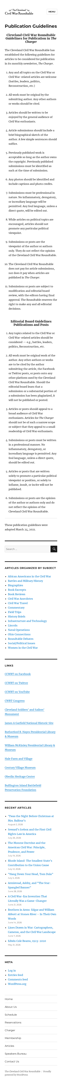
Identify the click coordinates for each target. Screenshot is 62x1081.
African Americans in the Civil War (29, 576)
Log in (12, 970)
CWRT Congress (15, 700)
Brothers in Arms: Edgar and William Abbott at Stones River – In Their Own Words (32, 914)
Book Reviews (16, 594)
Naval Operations (19, 629)
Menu (51, 11)
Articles (9, 1045)
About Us (11, 1006)
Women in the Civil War (23, 647)
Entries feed (15, 975)
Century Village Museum (20, 767)
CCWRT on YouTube (17, 691)
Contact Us (12, 1061)
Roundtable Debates (20, 638)
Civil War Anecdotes (20, 598)
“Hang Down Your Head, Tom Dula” (30, 874)
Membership (13, 1038)
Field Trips (14, 612)
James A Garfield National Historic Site (29, 723)
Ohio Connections (19, 634)
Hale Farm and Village (18, 758)
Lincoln (12, 625)
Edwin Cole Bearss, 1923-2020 (27, 941)
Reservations (13, 1022)
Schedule (11, 1014)
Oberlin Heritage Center (20, 776)
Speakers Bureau (16, 1053)
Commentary (16, 607)
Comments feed (18, 979)
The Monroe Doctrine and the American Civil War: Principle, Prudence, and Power (26, 847)
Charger (10, 1030)
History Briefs (16, 616)
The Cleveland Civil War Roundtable (22, 1071)
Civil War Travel (18, 603)
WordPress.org (17, 983)
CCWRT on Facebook (18, 674)
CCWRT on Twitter (16, 682)
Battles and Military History (25, 580)
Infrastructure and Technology (27, 621)
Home (9, 999)
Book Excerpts (17, 589)
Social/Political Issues (21, 643)
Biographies (15, 585)
